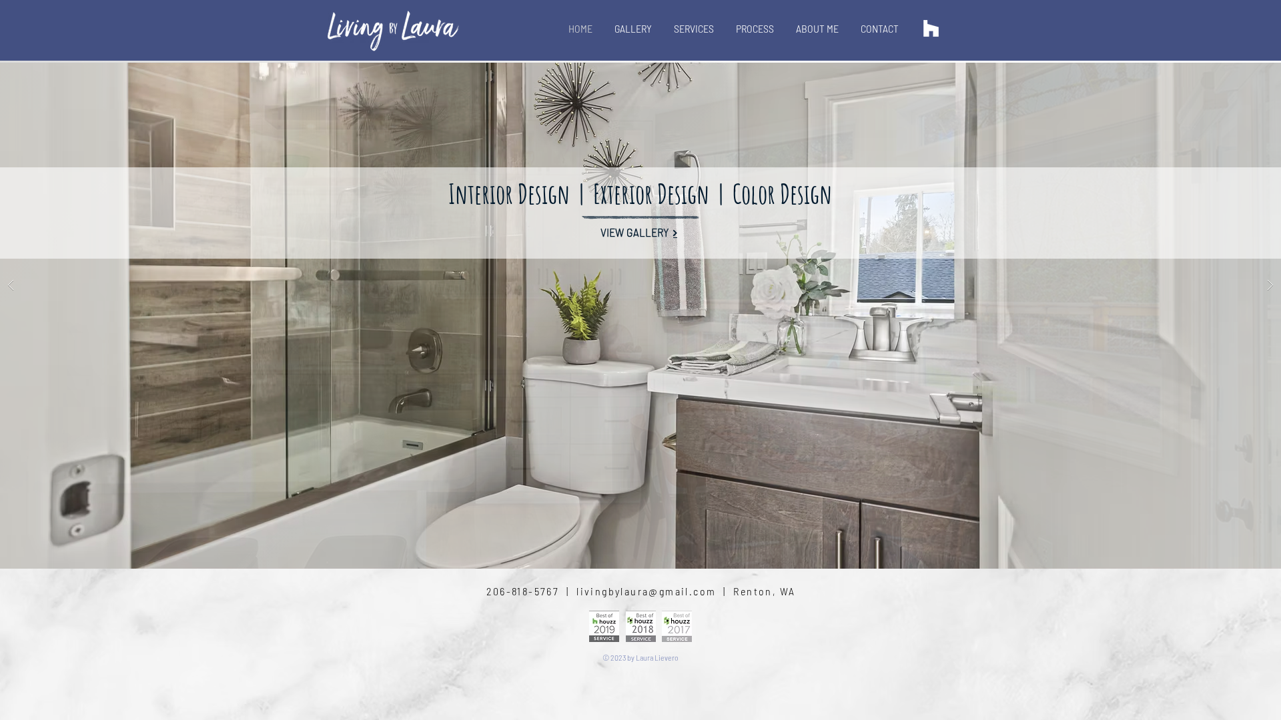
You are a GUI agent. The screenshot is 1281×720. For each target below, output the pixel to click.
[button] (640, 285)
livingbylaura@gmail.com (646, 591)
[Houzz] (931, 28)
